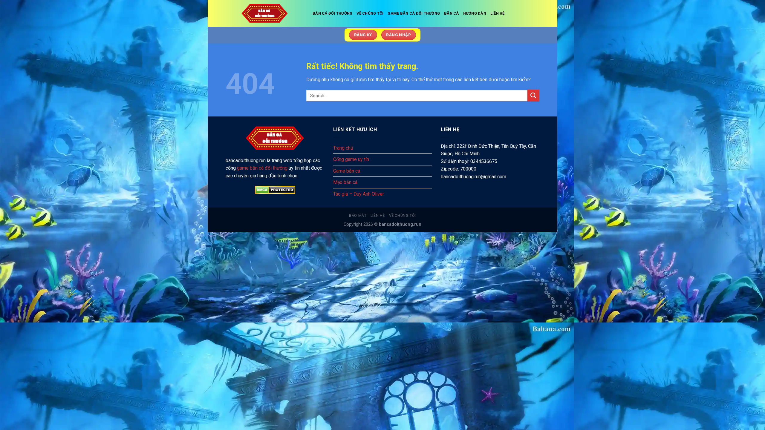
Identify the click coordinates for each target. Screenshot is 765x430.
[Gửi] (533, 95)
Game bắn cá (346, 171)
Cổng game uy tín (351, 159)
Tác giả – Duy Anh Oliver (358, 194)
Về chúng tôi (402, 216)
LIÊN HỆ (497, 13)
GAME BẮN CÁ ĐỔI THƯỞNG (414, 13)
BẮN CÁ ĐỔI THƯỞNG (332, 13)
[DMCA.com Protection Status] (275, 190)
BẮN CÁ (451, 13)
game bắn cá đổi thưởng (262, 168)
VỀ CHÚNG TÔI (370, 13)
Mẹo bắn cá (345, 182)
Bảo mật (357, 216)
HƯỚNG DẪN (474, 13)
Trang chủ (343, 148)
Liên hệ (378, 216)
